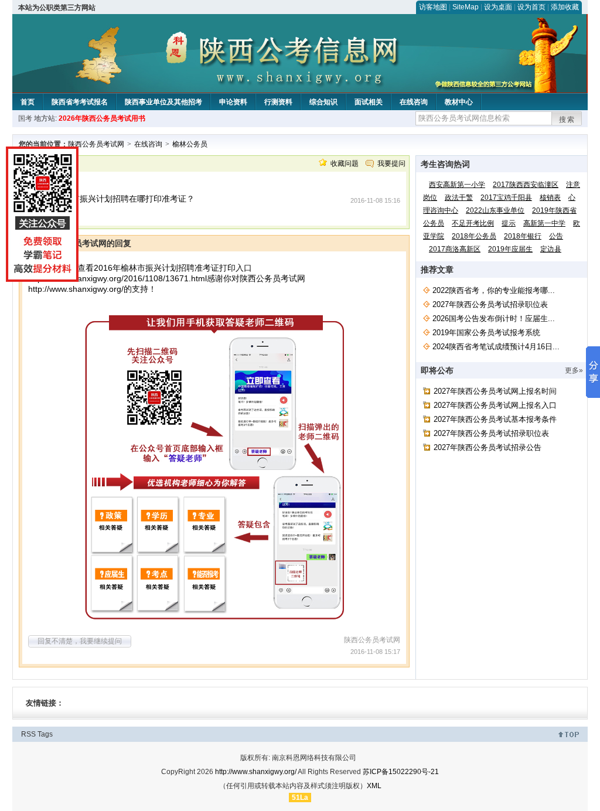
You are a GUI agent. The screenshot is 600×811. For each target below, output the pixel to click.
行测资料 (278, 102)
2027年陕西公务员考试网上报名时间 (495, 391)
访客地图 (433, 7)
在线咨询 (414, 102)
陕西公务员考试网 (96, 144)
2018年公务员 (474, 236)
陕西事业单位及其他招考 (163, 102)
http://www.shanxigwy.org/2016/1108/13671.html (117, 278)
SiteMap (465, 7)
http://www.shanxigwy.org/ (76, 289)
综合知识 (323, 102)
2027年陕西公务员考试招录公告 (487, 447)
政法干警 (459, 197)
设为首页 (531, 7)
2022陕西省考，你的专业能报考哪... (493, 290)
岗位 (430, 197)
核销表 (550, 197)
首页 (28, 102)
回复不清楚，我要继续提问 (80, 641)
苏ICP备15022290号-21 (401, 772)
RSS (28, 734)
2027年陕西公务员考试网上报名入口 (495, 405)
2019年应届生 (510, 249)
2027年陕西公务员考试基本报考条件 (495, 419)
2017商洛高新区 (454, 249)
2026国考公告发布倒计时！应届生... (493, 318)
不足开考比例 (473, 223)
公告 (556, 236)
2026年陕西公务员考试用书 (102, 118)
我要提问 (391, 163)
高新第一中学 (544, 223)
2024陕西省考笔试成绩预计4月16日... (496, 346)
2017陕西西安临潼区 (525, 184)
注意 (573, 184)
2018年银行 (522, 236)
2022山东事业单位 (495, 210)
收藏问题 (344, 163)
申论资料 (233, 102)
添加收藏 (565, 7)
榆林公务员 (189, 144)
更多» (574, 370)
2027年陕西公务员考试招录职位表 (490, 304)
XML (374, 786)
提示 (509, 223)
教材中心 (459, 102)
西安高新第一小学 (457, 184)
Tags (45, 734)
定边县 (550, 249)
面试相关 (368, 102)
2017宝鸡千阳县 (506, 197)
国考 (25, 118)
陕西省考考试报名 (80, 102)
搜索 (567, 119)
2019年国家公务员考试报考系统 (486, 332)
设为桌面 (498, 7)
